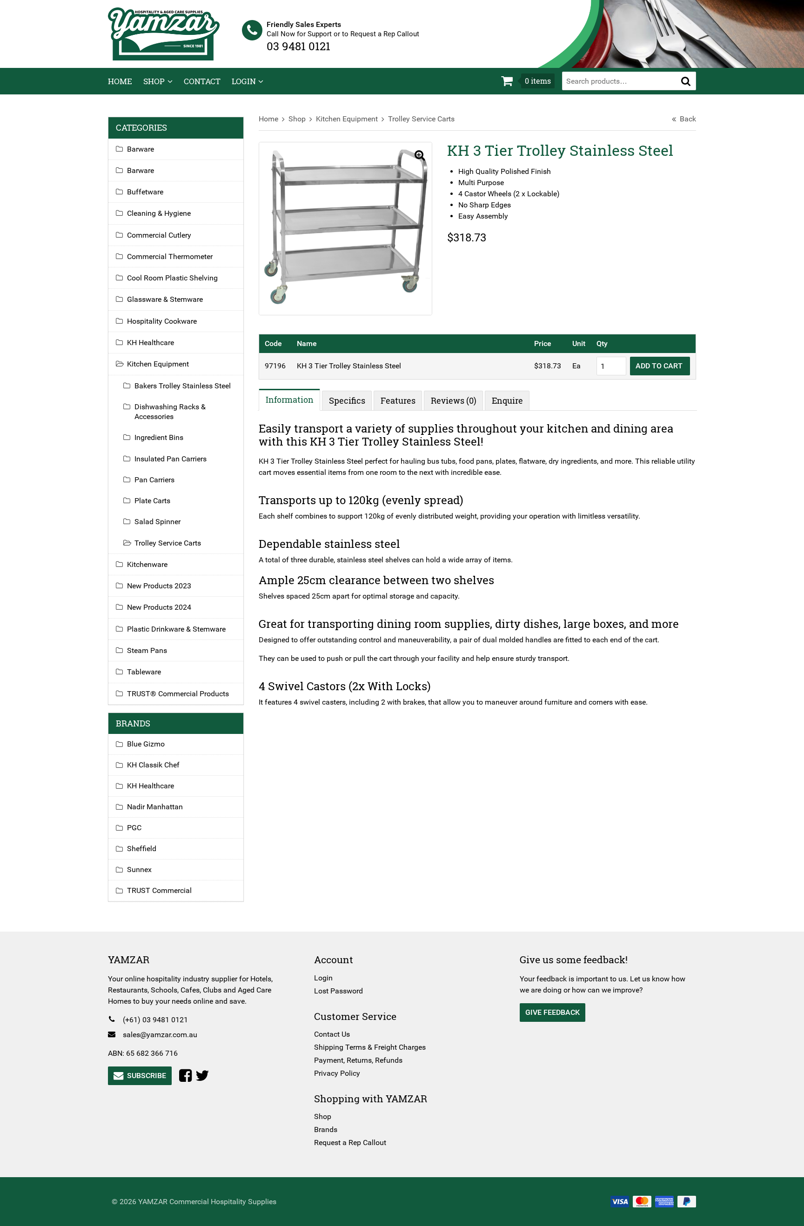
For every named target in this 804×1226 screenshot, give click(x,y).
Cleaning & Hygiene (159, 213)
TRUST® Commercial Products (178, 693)
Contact (202, 81)
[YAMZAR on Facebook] (187, 1075)
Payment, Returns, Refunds (358, 1060)
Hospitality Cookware (162, 321)
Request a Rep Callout (350, 1142)
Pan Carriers (154, 479)
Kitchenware (147, 564)
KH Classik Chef (153, 764)
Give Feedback (552, 1012)
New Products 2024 (159, 607)
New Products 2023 (159, 585)
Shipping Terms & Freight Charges (370, 1047)
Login (244, 81)
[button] (686, 81)
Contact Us (332, 1034)
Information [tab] (290, 399)
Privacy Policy (337, 1073)
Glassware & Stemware (165, 299)
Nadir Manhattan (155, 806)
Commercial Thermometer (170, 256)
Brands (325, 1129)
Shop (154, 81)
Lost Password (338, 990)
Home (120, 81)
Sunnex (139, 869)
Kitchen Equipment (347, 118)
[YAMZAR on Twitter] (204, 1075)
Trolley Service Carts (421, 118)
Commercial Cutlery (159, 235)
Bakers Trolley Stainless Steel (182, 385)
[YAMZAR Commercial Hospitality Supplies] (164, 33)
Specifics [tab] (347, 400)
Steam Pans (147, 650)
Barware (140, 149)
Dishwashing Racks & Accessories (170, 411)
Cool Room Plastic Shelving (172, 277)
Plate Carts (152, 500)
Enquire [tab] (507, 400)
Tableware (144, 671)
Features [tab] (398, 400)
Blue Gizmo (146, 744)
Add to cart (660, 365)
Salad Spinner (157, 521)
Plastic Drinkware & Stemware (176, 629)
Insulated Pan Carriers (170, 458)
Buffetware (145, 191)
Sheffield (141, 848)
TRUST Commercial (159, 890)
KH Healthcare (150, 342)
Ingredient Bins (158, 437)
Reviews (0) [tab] (453, 400)
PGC (134, 827)
